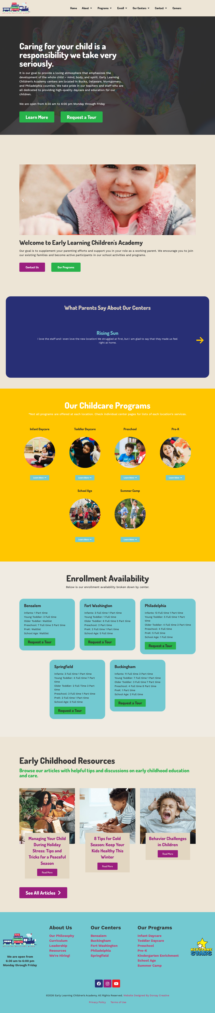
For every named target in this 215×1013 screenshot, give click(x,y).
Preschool (146, 946)
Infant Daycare (149, 936)
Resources (57, 950)
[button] (23, 200)
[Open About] (91, 8)
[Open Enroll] (126, 8)
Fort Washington (104, 946)
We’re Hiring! (59, 956)
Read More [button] (47, 872)
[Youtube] (116, 983)
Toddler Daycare (151, 941)
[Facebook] (99, 983)
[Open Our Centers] (148, 8)
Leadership (58, 946)
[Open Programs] (110, 8)
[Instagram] (107, 983)
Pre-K (142, 950)
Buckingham (101, 941)
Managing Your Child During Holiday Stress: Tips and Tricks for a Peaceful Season (47, 850)
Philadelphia (101, 950)
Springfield (100, 956)
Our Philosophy (61, 936)
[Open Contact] (166, 8)
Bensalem (99, 936)
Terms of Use (118, 1002)
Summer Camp (150, 965)
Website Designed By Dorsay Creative (146, 995)
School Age (147, 960)
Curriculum (58, 941)
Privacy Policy (97, 1002)
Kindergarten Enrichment (158, 956)
